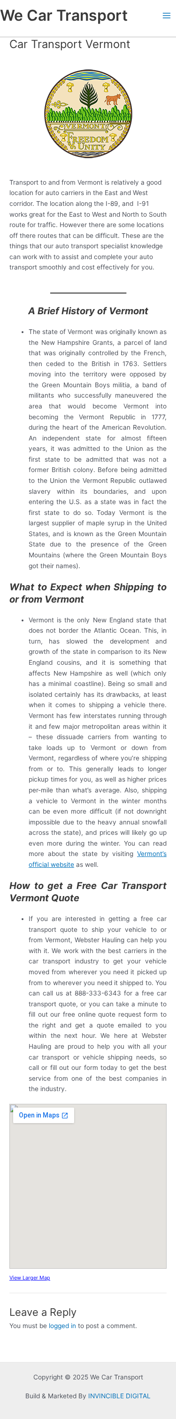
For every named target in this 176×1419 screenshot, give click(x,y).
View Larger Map (29, 1277)
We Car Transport (64, 15)
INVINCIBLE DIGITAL (119, 1396)
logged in (62, 1325)
